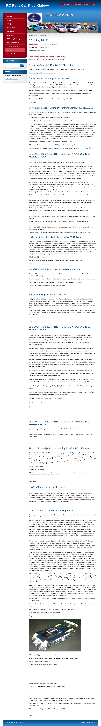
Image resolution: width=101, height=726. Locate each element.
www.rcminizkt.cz (45, 47)
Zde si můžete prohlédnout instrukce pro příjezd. (42, 73)
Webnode (93, 722)
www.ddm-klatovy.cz (43, 50)
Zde (30, 429)
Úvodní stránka (33, 35)
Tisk (94, 4)
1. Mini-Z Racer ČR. (85, 148)
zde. (49, 661)
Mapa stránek (78, 4)
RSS (87, 4)
